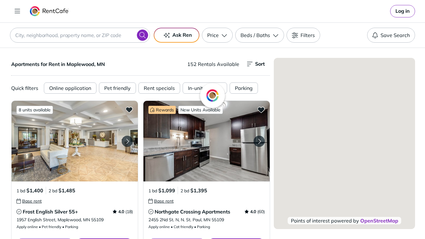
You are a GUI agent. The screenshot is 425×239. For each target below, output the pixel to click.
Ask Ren (182, 35)
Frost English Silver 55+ (50, 212)
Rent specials (159, 88)
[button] (75, 141)
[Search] (142, 35)
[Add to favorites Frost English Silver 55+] (129, 109)
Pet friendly (117, 88)
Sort (260, 64)
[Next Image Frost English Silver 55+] (127, 141)
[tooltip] (29, 201)
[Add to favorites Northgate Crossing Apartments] (261, 109)
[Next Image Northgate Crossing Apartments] (259, 141)
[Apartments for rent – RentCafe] (49, 11)
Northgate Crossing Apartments (192, 212)
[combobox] (80, 35)
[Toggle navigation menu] (17, 11)
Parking (244, 88)
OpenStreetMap (379, 221)
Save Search (395, 35)
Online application (70, 88)
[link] (402, 11)
